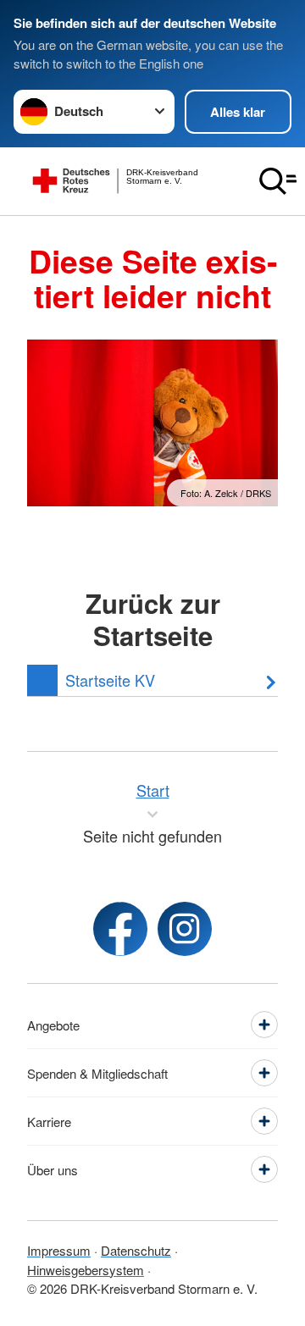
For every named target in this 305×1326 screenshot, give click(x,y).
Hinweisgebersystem (85, 1270)
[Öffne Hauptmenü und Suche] (278, 181)
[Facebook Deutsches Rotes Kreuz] (120, 929)
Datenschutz (136, 1250)
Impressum (59, 1250)
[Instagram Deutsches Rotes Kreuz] (185, 929)
